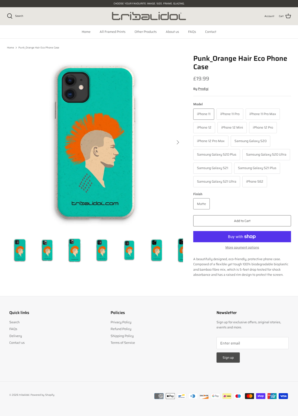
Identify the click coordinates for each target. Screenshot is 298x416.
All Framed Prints (112, 31)
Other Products (146, 31)
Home (86, 31)
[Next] (178, 142)
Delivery (15, 335)
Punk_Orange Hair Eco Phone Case (38, 48)
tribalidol (24, 395)
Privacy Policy (121, 322)
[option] (95, 142)
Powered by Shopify (42, 395)
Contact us (17, 342)
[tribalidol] (149, 16)
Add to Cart (242, 220)
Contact (210, 31)
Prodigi (203, 88)
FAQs (192, 31)
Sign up (228, 357)
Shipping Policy (122, 335)
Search (14, 322)
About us (172, 31)
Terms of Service (123, 342)
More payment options (242, 247)
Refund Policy (121, 328)
